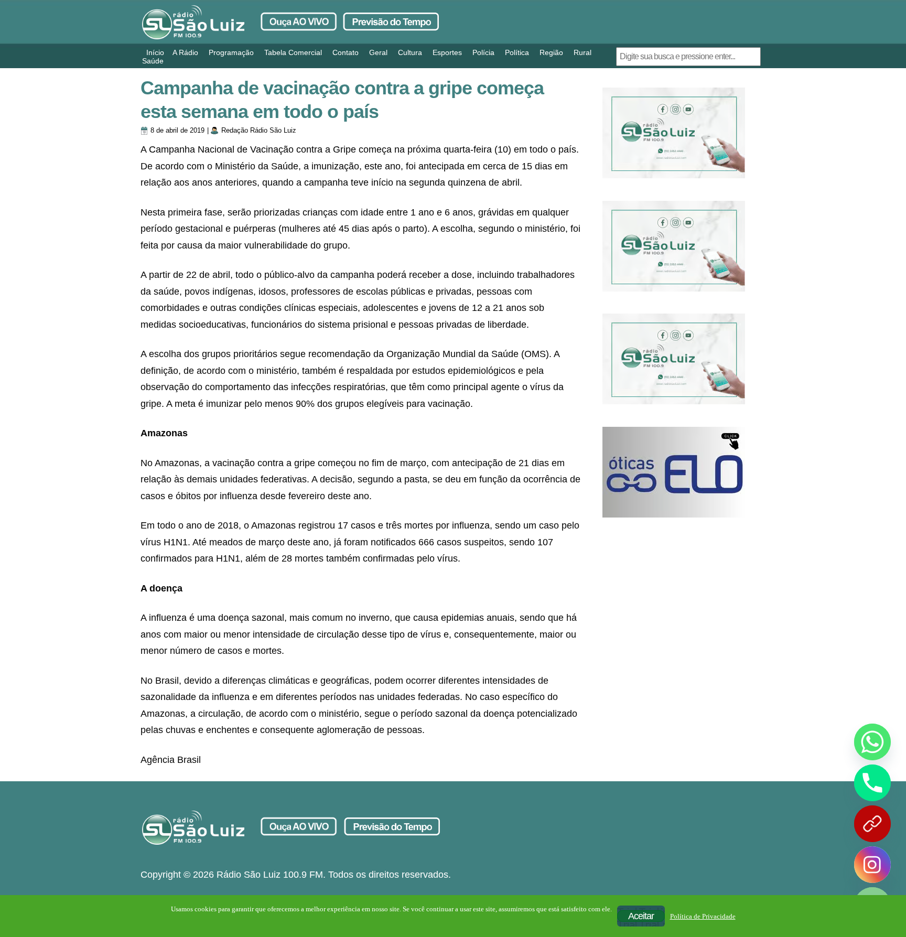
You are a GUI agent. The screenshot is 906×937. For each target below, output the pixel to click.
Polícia (483, 52)
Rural (582, 52)
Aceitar (641, 916)
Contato (345, 52)
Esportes (447, 52)
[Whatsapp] (872, 742)
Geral (378, 52)
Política (517, 52)
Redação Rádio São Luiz (258, 130)
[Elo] (674, 472)
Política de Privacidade (703, 916)
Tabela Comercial (293, 52)
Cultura (410, 52)
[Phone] (872, 782)
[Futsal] (674, 246)
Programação (231, 52)
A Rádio (185, 52)
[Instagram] (872, 864)
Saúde (153, 61)
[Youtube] (872, 823)
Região (551, 52)
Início (155, 52)
